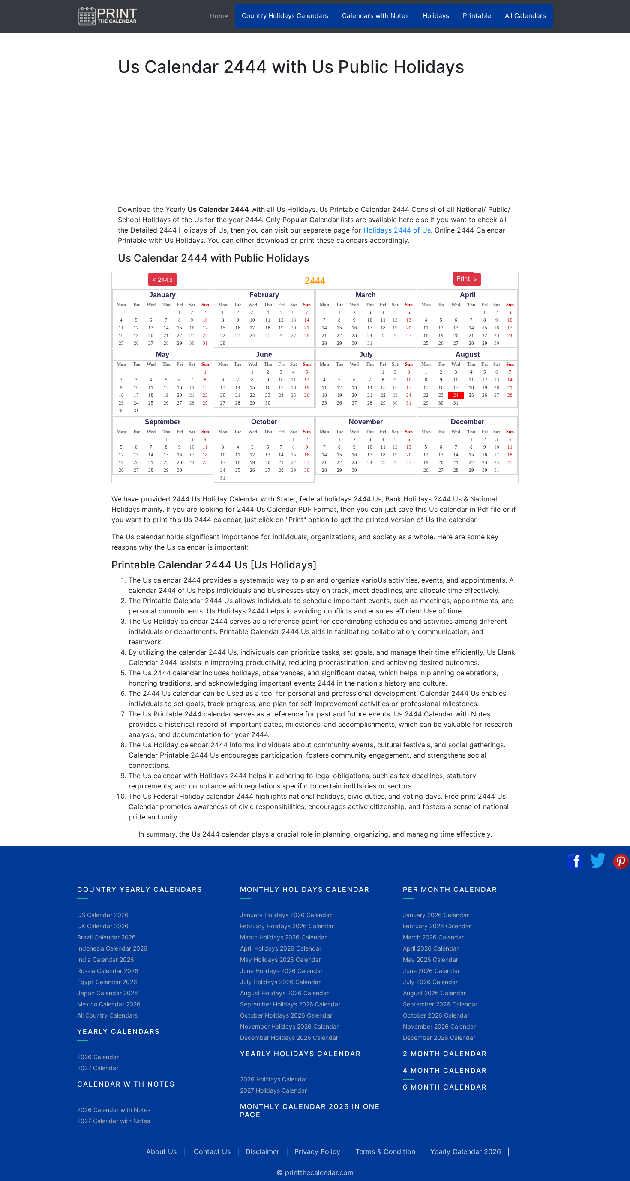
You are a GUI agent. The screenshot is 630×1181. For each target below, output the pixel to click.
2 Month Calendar (445, 1053)
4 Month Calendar (445, 1070)
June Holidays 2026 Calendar (281, 970)
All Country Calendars (107, 1015)
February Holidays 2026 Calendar (287, 926)
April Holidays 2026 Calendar (280, 948)
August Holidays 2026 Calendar (284, 993)
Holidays (436, 16)
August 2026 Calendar (434, 993)
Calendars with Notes (375, 16)
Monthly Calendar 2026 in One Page (310, 1110)
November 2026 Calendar (439, 1026)
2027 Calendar (97, 1068)
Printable (477, 16)
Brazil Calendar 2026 (106, 937)
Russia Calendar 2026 (107, 970)
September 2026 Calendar (440, 1004)
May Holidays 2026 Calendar (280, 959)
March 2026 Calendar (433, 937)
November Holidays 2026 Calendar (289, 1026)
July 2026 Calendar (430, 981)
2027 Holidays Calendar (273, 1090)
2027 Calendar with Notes (113, 1120)
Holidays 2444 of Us (397, 230)
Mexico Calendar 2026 (109, 1004)
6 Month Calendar (445, 1087)
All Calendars (525, 16)
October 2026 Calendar (436, 1015)
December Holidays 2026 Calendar (289, 1037)
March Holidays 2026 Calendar (283, 937)
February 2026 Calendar (437, 926)
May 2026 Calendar (430, 959)
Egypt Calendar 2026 (107, 981)
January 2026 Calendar (436, 914)
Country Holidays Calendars (285, 16)
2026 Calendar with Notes (113, 1109)
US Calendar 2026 (103, 914)
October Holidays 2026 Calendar (286, 1015)
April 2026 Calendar (431, 948)
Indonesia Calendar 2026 (112, 948)
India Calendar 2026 (105, 959)
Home (222, 16)
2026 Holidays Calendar (273, 1079)
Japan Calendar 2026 (107, 993)
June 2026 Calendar (431, 970)
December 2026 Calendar (439, 1037)
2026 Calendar (98, 1056)
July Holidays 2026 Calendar (280, 981)
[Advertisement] (49, 268)
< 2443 (162, 279)
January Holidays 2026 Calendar (286, 914)
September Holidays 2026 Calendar (290, 1004)
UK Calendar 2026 (103, 926)
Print (463, 278)
